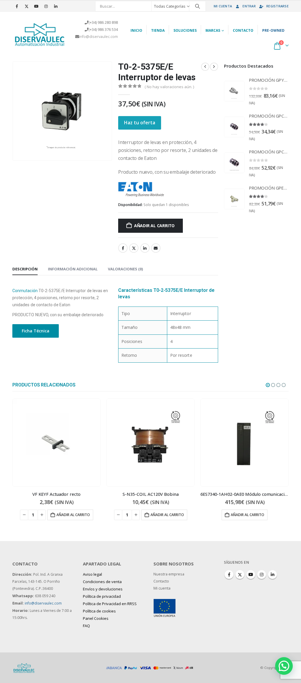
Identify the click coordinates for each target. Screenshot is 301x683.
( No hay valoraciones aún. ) (169, 86)
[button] (267, 385)
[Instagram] (46, 6)
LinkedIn (145, 248)
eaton (170, 189)
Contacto (243, 30)
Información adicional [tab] (73, 269)
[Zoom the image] (164, 602)
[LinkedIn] (55, 6)
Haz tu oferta (139, 122)
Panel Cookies (95, 618)
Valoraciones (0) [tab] (125, 269)
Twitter (133, 248)
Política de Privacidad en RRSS (110, 603)
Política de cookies (99, 611)
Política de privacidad (102, 596)
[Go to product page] (234, 91)
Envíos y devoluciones (103, 589)
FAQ (86, 625)
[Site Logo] (40, 34)
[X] (26, 6)
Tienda (158, 30)
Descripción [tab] (25, 269)
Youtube (250, 574)
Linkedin (272, 574)
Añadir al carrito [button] (73, 514)
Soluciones (185, 30)
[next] (214, 67)
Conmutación (25, 290)
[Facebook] (17, 6)
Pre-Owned (273, 30)
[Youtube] (36, 6)
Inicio (136, 30)
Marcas (212, 30)
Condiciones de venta (102, 581)
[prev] (205, 67)
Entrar (249, 6)
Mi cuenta (223, 6)
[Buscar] (197, 6)
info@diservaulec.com (98, 36)
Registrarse (277, 6)
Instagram (261, 574)
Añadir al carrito (154, 225)
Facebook (123, 248)
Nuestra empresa (168, 574)
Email (155, 248)
